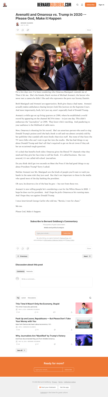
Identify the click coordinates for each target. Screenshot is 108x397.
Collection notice (70, 382)
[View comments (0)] (23, 30)
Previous (23, 256)
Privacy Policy (70, 240)
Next (86, 256)
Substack (43, 393)
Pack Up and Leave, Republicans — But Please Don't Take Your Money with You (43, 320)
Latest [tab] (23, 298)
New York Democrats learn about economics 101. (33, 324)
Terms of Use (64, 238)
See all (19, 350)
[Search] (77, 5)
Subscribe (90, 5)
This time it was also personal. (26, 307)
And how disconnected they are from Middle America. (35, 339)
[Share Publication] (82, 5)
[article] (54, 308)
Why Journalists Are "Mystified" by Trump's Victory (40, 336)
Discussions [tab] (32, 298)
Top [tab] (18, 298)
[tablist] (25, 271)
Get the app (64, 387)
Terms (60, 382)
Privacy (54, 382)
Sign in (101, 5)
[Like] (18, 30)
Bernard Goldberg (27, 23)
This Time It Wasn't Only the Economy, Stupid (37, 304)
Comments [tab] (20, 271)
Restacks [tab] (29, 271)
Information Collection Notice (53, 240)
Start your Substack (48, 387)
